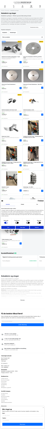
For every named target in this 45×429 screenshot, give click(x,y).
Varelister (31, 7)
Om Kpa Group (4, 393)
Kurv (40, 7)
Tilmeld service (4, 378)
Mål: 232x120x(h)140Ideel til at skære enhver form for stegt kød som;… (11, 103)
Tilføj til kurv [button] (21, 62)
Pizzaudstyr (7, 10)
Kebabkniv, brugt (11, 180)
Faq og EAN (4, 381)
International (4, 397)
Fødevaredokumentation (6, 402)
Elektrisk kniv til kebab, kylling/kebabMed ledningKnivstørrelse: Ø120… (11, 50)
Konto (22, 7)
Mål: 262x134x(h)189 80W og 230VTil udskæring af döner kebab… (32, 110)
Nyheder (3, 401)
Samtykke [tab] (8, 204)
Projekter (3, 395)
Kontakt (3, 386)
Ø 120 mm (8, 85)
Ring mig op (22, 424)
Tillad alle (37, 227)
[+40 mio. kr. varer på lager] (22, 334)
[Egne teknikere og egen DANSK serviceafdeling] (22, 349)
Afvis (8, 227)
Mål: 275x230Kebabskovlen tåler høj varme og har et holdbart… (10, 137)
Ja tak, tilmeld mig (22, 324)
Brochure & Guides (5, 380)
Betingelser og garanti (6, 387)
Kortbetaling (4, 384)
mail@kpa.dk (6, 365)
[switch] (17, 223)
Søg (13, 7)
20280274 (5, 363)
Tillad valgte (22, 227)
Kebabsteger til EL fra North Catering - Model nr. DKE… (32, 188)
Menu (5, 7)
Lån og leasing (4, 399)
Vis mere (22, 300)
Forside (2, 10)
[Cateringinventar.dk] (22, 3)
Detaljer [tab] (22, 204)
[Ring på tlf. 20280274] (22, 344)
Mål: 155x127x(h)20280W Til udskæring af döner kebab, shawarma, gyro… (11, 240)
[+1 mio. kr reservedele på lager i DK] (22, 339)
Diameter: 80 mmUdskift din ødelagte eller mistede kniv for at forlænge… (33, 50)
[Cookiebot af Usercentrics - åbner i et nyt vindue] (38, 201)
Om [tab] (37, 204)
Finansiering (3, 383)
